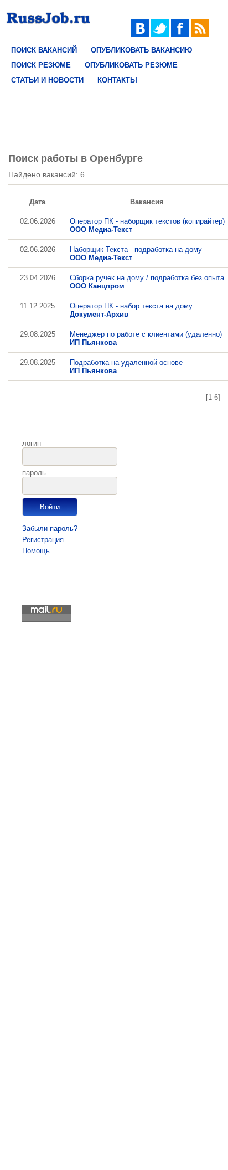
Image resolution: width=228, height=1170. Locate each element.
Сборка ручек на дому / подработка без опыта (147, 282)
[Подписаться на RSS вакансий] (200, 34)
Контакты (117, 80)
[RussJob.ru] (48, 26)
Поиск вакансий (44, 50)
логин (31, 443)
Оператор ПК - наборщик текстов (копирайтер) (147, 225)
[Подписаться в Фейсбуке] (180, 34)
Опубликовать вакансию (141, 50)
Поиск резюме (41, 65)
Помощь (36, 551)
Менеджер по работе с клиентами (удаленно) (146, 338)
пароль (34, 472)
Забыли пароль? (49, 528)
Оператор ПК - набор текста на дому (131, 310)
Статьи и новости (47, 80)
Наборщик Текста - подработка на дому (136, 253)
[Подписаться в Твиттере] (160, 34)
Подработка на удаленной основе (126, 366)
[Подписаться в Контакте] (140, 34)
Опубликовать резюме (131, 65)
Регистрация (43, 539)
